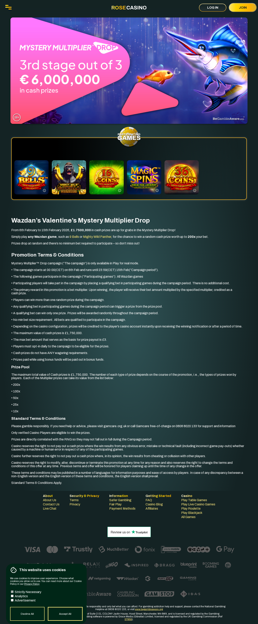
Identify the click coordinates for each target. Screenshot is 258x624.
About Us (49, 500)
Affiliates (152, 508)
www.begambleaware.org (149, 609)
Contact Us (51, 504)
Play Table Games (194, 500)
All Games (188, 517)
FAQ (149, 500)
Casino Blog (154, 504)
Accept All (65, 613)
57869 (128, 619)
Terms (74, 500)
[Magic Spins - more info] (157, 190)
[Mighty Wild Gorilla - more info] (82, 190)
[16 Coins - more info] (119, 190)
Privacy (75, 504)
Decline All (27, 613)
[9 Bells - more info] (44, 190)
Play (31, 183)
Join (243, 7)
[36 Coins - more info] (194, 190)
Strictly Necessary (27, 592)
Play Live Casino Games (198, 504)
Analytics (21, 596)
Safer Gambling (120, 500)
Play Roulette (191, 508)
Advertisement (25, 600)
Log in (212, 7)
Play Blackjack (191, 512)
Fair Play (115, 504)
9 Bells (74, 236)
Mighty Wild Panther (97, 236)
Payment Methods (122, 508)
